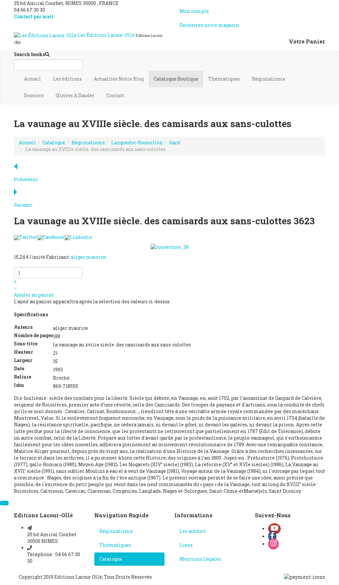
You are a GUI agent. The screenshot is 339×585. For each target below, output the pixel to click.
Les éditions (68, 79)
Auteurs (23, 327)
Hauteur (23, 352)
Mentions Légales (200, 559)
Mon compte (194, 11)
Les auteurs (192, 531)
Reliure (22, 377)
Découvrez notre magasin (209, 25)
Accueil (33, 79)
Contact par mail (34, 16)
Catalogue (176, 79)
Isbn (19, 385)
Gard (174, 142)
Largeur (23, 360)
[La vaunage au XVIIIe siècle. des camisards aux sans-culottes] (170, 247)
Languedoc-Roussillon (137, 142)
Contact (115, 95)
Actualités (119, 79)
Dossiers (34, 95)
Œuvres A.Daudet (75, 95)
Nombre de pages (33, 335)
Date (19, 368)
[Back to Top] (4, 503)
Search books (29, 54)
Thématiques (224, 79)
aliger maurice (88, 257)
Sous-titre (25, 343)
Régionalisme (269, 79)
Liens (186, 545)
